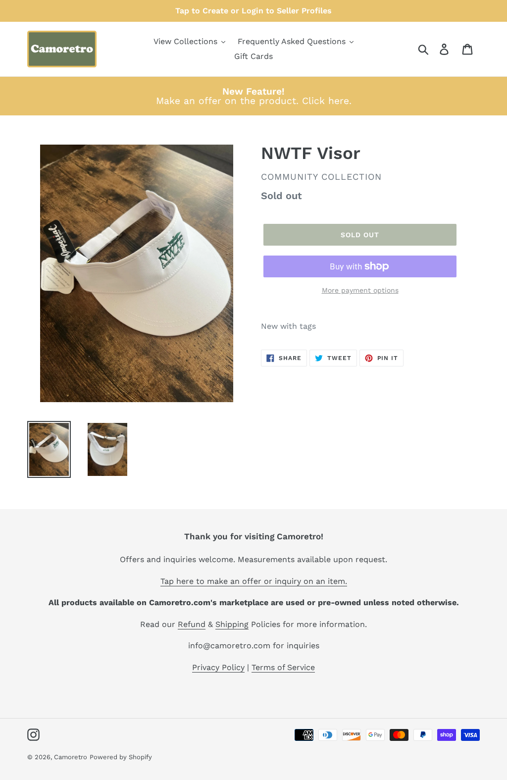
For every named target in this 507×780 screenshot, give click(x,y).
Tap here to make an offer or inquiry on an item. (253, 581)
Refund (191, 624)
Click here (325, 100)
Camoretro (70, 757)
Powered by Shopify (121, 757)
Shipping (232, 624)
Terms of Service (283, 667)
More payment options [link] (360, 290)
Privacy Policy (218, 667)
